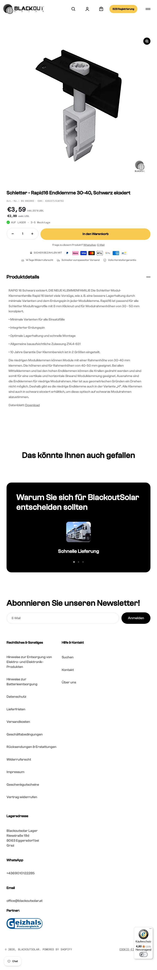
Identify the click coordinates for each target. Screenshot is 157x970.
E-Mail (101, 244)
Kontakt (68, 670)
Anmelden (136, 618)
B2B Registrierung (123, 8)
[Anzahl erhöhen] (32, 234)
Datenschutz (16, 697)
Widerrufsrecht (19, 759)
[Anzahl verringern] (13, 234)
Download (32, 405)
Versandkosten (18, 722)
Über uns (69, 682)
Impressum (15, 772)
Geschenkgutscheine (23, 784)
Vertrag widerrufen (22, 797)
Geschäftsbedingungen (25, 734)
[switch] (143, 954)
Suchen (68, 657)
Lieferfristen (16, 709)
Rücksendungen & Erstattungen (31, 747)
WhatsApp (89, 244)
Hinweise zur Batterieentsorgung (22, 681)
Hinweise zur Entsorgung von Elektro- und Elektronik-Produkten (29, 662)
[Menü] (150, 929)
